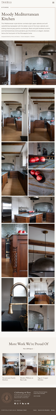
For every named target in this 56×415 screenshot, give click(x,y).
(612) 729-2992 (37, 396)
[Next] (51, 62)
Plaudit (25, 410)
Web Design (19, 410)
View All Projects (28, 349)
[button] (53, 2)
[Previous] (5, 62)
